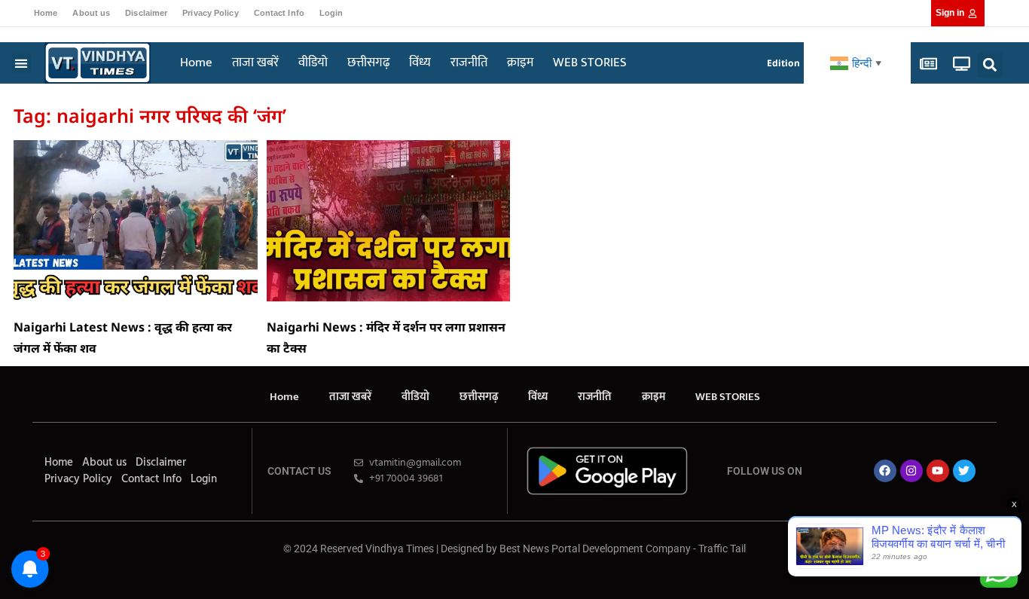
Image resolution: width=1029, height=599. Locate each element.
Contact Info (279, 12)
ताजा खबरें (255, 62)
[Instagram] (911, 471)
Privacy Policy (210, 12)
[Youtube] (938, 471)
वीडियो (313, 62)
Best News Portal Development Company (595, 548)
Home (45, 12)
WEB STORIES (590, 62)
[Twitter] (964, 471)
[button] (21, 63)
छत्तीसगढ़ (368, 62)
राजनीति (468, 62)
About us (91, 12)
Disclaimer (146, 12)
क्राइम (520, 62)
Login (331, 12)
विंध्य (420, 62)
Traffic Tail (722, 548)
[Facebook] (885, 471)
